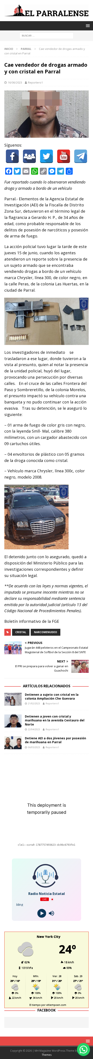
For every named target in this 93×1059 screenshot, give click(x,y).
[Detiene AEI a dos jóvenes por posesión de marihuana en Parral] (13, 742)
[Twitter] (46, 156)
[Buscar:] (46, 35)
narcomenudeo (45, 632)
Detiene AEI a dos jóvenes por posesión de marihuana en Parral (55, 740)
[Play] (41, 913)
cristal (20, 632)
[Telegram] (81, 156)
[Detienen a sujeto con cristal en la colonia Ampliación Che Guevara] (13, 699)
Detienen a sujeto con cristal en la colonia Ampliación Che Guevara (52, 696)
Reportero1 (35, 82)
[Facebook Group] (29, 156)
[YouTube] (64, 156)
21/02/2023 (34, 703)
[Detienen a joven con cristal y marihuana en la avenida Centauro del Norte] (13, 720)
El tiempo (35, 1004)
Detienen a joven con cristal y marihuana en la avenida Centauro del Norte (54, 720)
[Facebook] (12, 156)
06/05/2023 (34, 747)
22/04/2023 (34, 729)
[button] (83, 1049)
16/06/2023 (15, 82)
